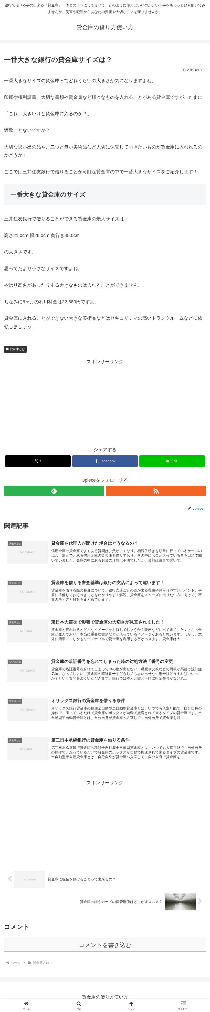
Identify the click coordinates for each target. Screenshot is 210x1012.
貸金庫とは (17, 349)
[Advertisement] (105, 401)
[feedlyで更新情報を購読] (54, 491)
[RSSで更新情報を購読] (156, 491)
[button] (194, 783)
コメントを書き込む (105, 945)
